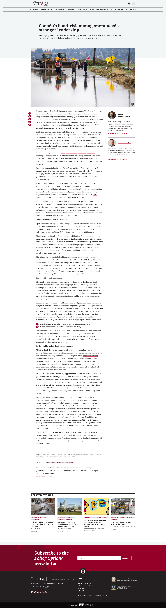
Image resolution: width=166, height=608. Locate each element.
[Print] (29, 122)
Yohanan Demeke (65, 528)
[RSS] (46, 592)
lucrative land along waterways (49, 253)
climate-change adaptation (69, 406)
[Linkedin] (29, 113)
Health (71, 9)
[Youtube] (37, 592)
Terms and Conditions (95, 595)
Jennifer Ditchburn (119, 526)
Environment (47, 9)
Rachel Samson (130, 526)
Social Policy (121, 9)
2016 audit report (56, 303)
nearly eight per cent (85, 125)
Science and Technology (101, 9)
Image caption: (133, 104)
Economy (34, 9)
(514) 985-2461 (37, 587)
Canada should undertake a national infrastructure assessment (65, 324)
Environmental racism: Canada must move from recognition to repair (67, 524)
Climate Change (50, 462)
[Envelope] (29, 119)
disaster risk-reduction (45, 406)
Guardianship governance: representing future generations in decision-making (95, 523)
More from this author (116, 133)
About (80, 578)
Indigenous (82, 9)
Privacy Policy (82, 595)
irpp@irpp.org (49, 587)
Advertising (82, 588)
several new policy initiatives (59, 204)
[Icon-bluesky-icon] (29, 116)
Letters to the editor (84, 586)
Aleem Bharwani (91, 528)
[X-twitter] (29, 125)
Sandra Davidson (89, 530)
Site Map (105, 595)
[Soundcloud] (40, 592)
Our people (81, 590)
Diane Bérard (37, 528)
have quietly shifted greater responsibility (78, 153)
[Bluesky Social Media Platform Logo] (35, 592)
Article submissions (84, 583)
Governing (60, 9)
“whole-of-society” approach (88, 171)
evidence (58, 385)
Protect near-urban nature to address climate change (61, 327)
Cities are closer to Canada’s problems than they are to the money (42, 524)
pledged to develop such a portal (69, 257)
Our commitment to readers (87, 581)
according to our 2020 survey (82, 232)
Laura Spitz (100, 528)
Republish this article (44, 477)
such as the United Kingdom (65, 239)
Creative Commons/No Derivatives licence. (70, 470)
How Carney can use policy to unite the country (122, 523)
